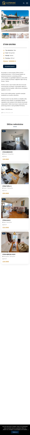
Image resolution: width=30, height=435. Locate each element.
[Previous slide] (3, 21)
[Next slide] (26, 21)
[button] (6, 30)
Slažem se (15, 432)
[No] (28, 430)
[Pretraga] (23, 3)
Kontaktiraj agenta (10, 66)
